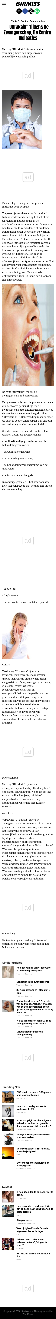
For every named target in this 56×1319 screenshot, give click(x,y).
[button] (4, 4)
